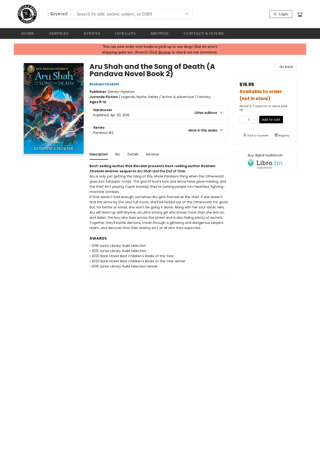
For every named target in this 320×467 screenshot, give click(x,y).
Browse (164, 52)
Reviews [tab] (152, 154)
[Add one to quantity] (255, 119)
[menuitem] (28, 33)
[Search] (187, 14)
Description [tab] (98, 154)
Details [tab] (133, 154)
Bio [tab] (117, 154)
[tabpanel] (159, 221)
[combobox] (61, 13)
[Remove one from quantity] (243, 119)
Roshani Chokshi (104, 84)
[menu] (160, 33)
